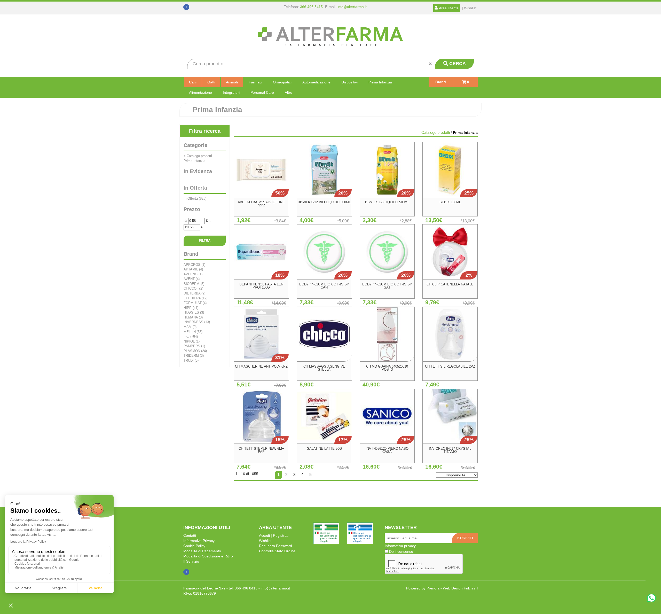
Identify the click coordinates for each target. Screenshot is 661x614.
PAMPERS (194, 346)
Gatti (211, 82)
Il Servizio (191, 561)
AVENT (192, 279)
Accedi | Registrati (273, 535)
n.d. (191, 336)
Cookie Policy (194, 546)
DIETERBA (194, 293)
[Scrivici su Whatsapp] (651, 599)
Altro (288, 92)
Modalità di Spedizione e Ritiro (208, 556)
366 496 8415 (311, 7)
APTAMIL (193, 269)
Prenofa (433, 588)
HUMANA (193, 317)
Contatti (189, 535)
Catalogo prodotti (198, 156)
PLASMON (195, 351)
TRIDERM (194, 355)
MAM (190, 327)
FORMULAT (195, 303)
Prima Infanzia (380, 82)
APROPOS (194, 265)
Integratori (231, 92)
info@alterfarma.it (352, 7)
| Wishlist (469, 8)
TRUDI (191, 360)
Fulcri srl (471, 588)
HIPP (191, 308)
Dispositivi (349, 82)
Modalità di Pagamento (202, 551)
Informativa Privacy (199, 541)
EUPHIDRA (195, 298)
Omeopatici (282, 82)
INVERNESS (197, 322)
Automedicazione (316, 82)
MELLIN (193, 332)
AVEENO (193, 274)
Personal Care (262, 92)
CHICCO (193, 288)
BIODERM (194, 284)
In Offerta (195, 198)
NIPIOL (192, 341)
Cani (192, 82)
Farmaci (255, 82)
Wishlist (265, 541)
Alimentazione (200, 92)
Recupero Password (275, 546)
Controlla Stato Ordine (277, 551)
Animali (232, 82)
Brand (440, 82)
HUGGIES (194, 312)
